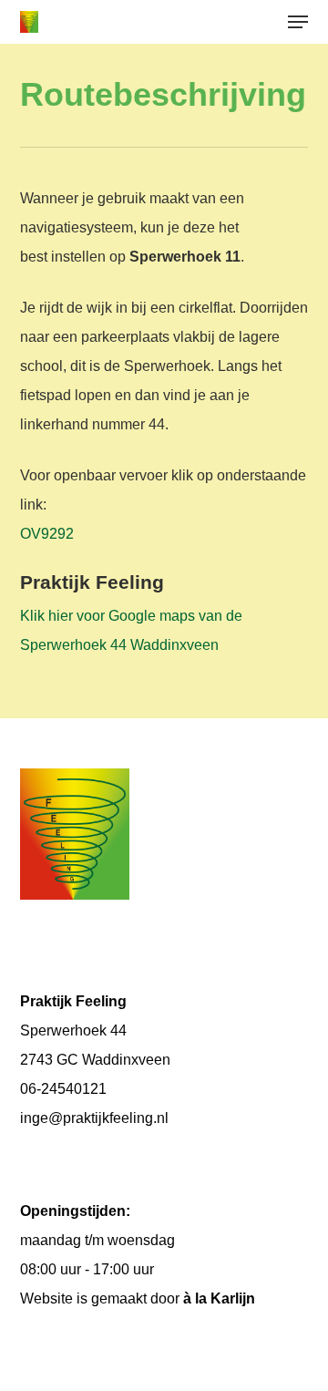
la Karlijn (225, 1298)
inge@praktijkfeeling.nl (94, 1118)
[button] (298, 22)
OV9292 (47, 533)
